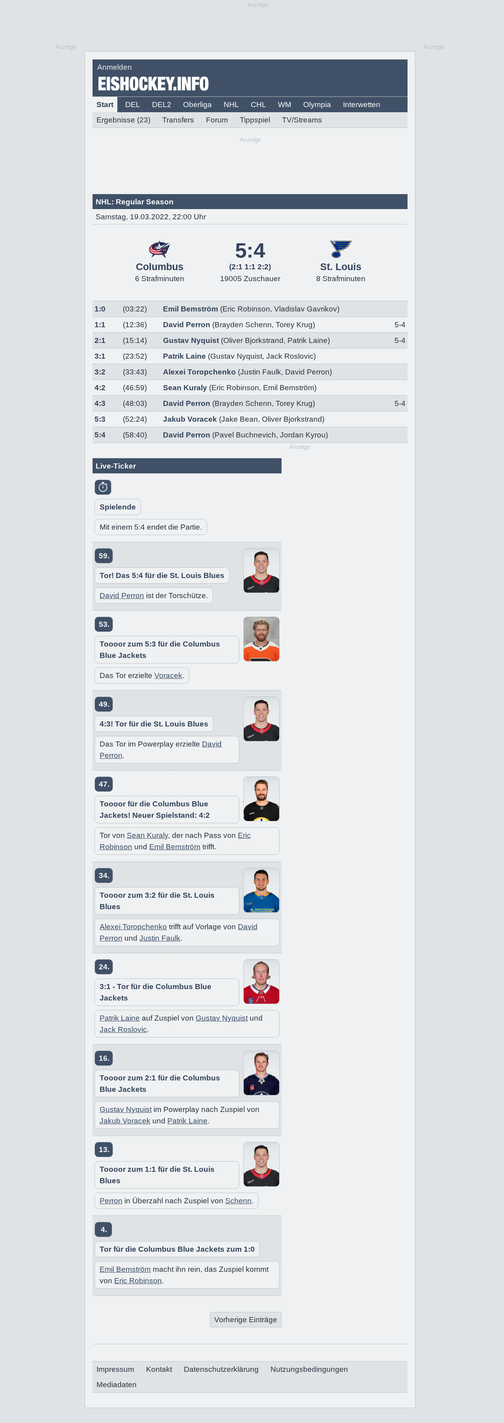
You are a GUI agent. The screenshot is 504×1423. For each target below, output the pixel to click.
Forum (217, 120)
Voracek (168, 675)
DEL (132, 104)
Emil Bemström (190, 309)
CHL (258, 104)
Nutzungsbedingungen (309, 1369)
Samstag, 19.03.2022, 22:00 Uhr (151, 217)
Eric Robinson (246, 309)
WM (284, 104)
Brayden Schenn (243, 325)
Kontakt (159, 1369)
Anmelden (114, 67)
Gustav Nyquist (191, 340)
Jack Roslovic (289, 356)
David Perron (186, 325)
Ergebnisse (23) (123, 120)
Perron (111, 1201)
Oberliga (197, 104)
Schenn (238, 1201)
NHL (231, 104)
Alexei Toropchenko (199, 372)
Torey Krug (294, 325)
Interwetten (361, 104)
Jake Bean (239, 419)
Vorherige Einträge (245, 1320)
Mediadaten (116, 1384)
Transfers (178, 120)
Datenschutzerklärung (221, 1369)
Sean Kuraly (185, 388)
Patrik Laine (307, 340)
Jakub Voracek (190, 419)
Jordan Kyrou (303, 435)
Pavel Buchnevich (245, 435)
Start (104, 104)
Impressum (115, 1369)
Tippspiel (255, 120)
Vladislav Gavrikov (305, 309)
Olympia (317, 104)
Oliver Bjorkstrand (253, 340)
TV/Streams (302, 120)
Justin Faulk (260, 372)
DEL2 (161, 104)
